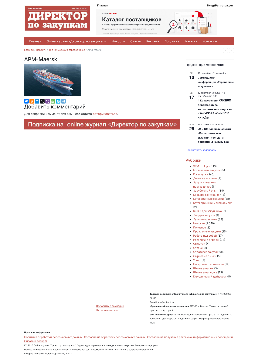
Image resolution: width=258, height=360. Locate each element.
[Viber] (47, 101)
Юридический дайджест (209, 276)
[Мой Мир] (37, 101)
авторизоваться (105, 114)
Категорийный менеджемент (212, 202)
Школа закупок (203, 268)
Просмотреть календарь (201, 150)
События (199, 243)
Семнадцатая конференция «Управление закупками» (216, 82)
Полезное (199, 227)
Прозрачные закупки (207, 231)
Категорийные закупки (208, 198)
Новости (118, 41)
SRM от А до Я (202, 166)
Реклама (152, 41)
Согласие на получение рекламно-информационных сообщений (190, 337)
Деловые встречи (205, 178)
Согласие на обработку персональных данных (114, 337)
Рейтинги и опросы (206, 239)
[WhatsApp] (53, 101)
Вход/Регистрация (220, 5)
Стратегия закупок (206, 251)
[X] (42, 101)
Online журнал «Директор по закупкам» (76, 41)
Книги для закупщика (207, 211)
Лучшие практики (205, 219)
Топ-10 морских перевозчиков (67, 49)
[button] (225, 50)
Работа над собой (205, 235)
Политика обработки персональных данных (53, 337)
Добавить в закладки (110, 306)
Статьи (135, 41)
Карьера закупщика (206, 194)
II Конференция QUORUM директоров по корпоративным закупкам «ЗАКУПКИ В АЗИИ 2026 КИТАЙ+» (215, 108)
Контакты (210, 41)
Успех (197, 260)
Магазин (191, 41)
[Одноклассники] (31, 101)
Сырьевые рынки (204, 256)
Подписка (172, 41)
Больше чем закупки (207, 170)
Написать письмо (107, 310)
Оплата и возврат (35, 341)
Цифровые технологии (208, 264)
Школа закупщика (205, 272)
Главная (102, 5)
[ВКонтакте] (26, 101)
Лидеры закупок (204, 215)
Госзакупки (200, 174)
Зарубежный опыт (205, 190)
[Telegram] (63, 101)
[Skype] (58, 101)
